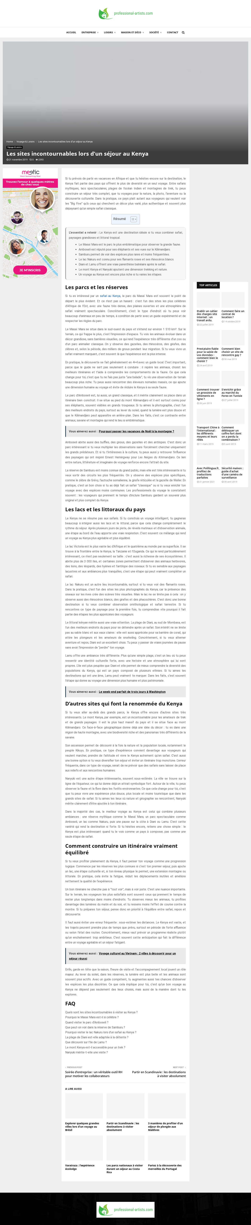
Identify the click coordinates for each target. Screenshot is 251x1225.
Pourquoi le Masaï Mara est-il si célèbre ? (92, 1017)
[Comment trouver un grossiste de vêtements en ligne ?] (208, 378)
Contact (172, 32)
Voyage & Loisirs (14, 147)
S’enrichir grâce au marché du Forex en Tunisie (232, 392)
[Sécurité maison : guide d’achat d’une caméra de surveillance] (233, 457)
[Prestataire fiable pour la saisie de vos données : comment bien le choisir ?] (208, 337)
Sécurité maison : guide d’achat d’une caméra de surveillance (232, 472)
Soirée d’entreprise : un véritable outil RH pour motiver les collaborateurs (93, 1074)
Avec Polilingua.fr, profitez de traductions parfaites (208, 472)
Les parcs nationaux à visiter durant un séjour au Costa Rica (125, 1169)
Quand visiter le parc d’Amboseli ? (86, 1022)
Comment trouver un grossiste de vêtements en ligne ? (208, 394)
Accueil (71, 32)
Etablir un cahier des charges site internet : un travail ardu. (207, 315)
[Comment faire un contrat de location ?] (233, 299)
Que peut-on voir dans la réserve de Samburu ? (95, 1027)
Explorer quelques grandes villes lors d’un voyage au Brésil (82, 1127)
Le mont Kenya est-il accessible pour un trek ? (95, 1047)
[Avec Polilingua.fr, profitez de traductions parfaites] (208, 457)
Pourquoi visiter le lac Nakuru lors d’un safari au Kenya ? (100, 1032)
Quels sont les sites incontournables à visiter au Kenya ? (101, 1012)
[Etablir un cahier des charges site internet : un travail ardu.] (208, 299)
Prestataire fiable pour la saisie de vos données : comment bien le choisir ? (207, 355)
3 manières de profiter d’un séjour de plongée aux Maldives (165, 1127)
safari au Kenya (110, 296)
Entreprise (89, 32)
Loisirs (108, 32)
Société (154, 32)
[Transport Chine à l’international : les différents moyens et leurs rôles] (208, 416)
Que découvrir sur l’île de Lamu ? (86, 1042)
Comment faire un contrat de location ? (233, 314)
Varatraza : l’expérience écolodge (79, 1167)
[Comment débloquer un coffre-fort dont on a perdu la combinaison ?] (233, 416)
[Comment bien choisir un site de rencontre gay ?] (233, 337)
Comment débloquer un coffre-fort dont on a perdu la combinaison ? (231, 433)
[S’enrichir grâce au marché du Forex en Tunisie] (233, 378)
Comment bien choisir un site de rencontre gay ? (232, 352)
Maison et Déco (131, 32)
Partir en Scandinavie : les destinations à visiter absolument (159, 1074)
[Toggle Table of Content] (132, 219)
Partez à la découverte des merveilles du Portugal (165, 1167)
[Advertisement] (220, 223)
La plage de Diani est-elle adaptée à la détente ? (96, 1037)
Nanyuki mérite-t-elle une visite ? (86, 1052)
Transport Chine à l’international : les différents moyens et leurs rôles (208, 433)
